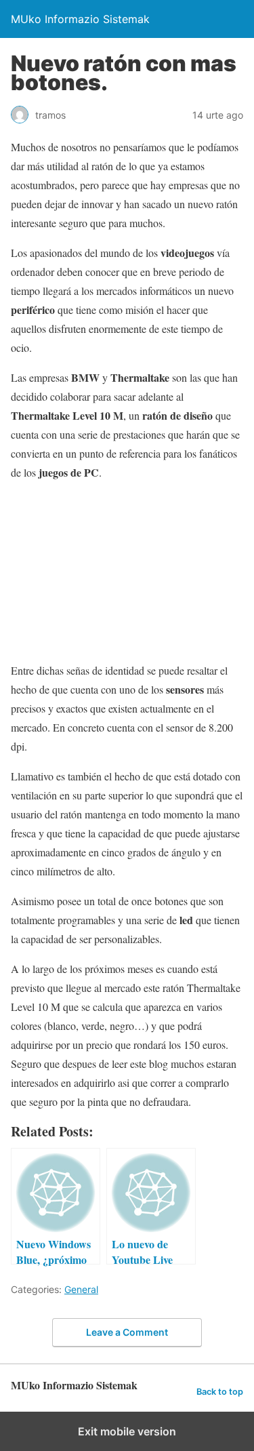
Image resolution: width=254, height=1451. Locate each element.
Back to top (219, 1392)
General (81, 1289)
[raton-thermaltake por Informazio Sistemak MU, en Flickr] (127, 566)
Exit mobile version (127, 1431)
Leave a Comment (127, 1332)
